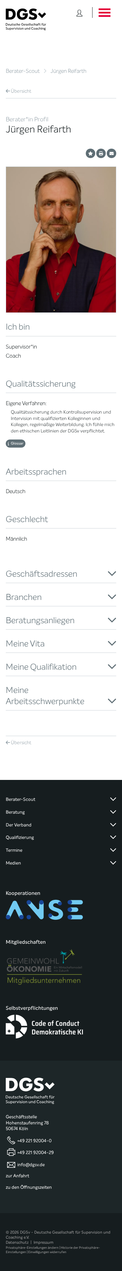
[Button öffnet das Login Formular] (79, 12)
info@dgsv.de (31, 1164)
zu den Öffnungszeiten (29, 1187)
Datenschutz (17, 1242)
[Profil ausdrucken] (101, 153)
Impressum (44, 1242)
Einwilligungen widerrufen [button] (47, 1252)
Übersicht (21, 91)
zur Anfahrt (17, 1176)
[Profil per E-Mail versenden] (111, 153)
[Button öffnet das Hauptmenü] (104, 12)
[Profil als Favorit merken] (90, 153)
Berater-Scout (23, 70)
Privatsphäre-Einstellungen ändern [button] (32, 1247)
